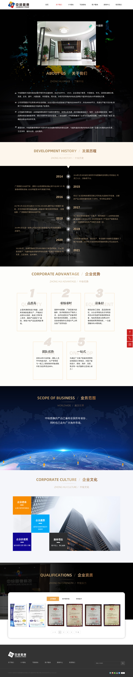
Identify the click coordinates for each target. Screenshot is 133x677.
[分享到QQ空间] (110, 673)
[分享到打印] (119, 673)
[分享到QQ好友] (117, 673)
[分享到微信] (115, 673)
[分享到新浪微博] (112, 673)
